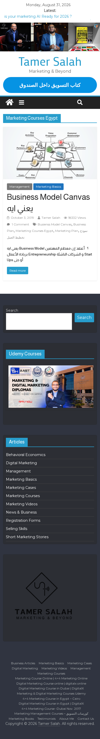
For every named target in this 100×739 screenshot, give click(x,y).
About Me (66, 719)
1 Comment (20, 224)
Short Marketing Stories (27, 537)
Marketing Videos (21, 504)
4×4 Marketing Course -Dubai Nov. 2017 (51, 708)
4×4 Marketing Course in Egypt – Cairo (51, 698)
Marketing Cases (21, 487)
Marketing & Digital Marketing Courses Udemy (51, 693)
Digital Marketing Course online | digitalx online (51, 683)
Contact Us (85, 719)
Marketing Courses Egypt (34, 231)
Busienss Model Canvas (55, 224)
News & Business (21, 512)
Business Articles (23, 663)
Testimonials (46, 719)
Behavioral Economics (25, 454)
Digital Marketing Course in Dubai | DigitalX (51, 688)
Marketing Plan (66, 231)
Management (19, 186)
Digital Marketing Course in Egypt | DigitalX (51, 703)
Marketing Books (21, 719)
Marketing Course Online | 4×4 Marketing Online (51, 678)
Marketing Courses (23, 496)
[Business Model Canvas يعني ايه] (50, 153)
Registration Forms (23, 520)
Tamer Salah (50, 61)
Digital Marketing (21, 463)
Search (12, 310)
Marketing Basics (48, 186)
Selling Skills (16, 528)
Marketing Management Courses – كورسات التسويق (51, 713)
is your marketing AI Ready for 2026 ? (38, 16)
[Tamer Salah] (9, 103)
